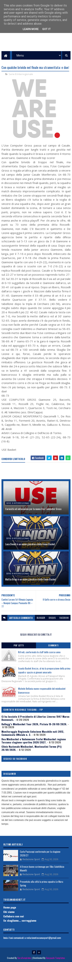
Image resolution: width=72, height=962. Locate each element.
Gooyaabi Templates (55, 957)
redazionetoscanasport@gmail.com (43, 938)
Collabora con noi (13, 916)
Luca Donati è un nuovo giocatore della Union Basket (30, 544)
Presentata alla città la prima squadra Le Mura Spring (41, 883)
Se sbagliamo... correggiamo (19, 920)
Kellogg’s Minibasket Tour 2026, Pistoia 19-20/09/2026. (34, 724)
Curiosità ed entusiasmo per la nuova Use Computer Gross (33, 509)
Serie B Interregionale (21, 74)
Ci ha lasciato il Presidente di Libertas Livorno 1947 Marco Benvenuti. (35, 718)
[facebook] (34, 952)
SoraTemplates (24, 957)
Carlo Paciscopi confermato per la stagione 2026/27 (40, 853)
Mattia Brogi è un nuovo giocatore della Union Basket (30, 579)
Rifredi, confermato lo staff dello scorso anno (39, 652)
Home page (9, 907)
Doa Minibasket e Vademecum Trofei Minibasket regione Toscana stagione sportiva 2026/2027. (33, 740)
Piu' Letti (19, 645)
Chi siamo (9, 912)
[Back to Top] (39, 952)
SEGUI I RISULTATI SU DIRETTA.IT (36, 634)
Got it (46, 29)
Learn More (31, 29)
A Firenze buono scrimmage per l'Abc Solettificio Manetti (42, 868)
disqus (52, 617)
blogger (41, 617)
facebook (64, 617)
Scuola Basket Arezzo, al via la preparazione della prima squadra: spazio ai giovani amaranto (44, 670)
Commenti (53, 645)
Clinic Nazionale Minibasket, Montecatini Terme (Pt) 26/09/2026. (31, 748)
